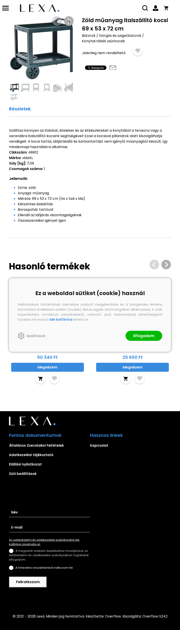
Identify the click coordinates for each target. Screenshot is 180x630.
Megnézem (47, 367)
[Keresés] (145, 8)
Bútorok (88, 35)
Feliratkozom (28, 581)
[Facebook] (90, 598)
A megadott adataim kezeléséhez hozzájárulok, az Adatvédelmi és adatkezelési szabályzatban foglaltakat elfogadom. (48, 555)
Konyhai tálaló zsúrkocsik (103, 41)
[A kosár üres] (166, 8)
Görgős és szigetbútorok (120, 35)
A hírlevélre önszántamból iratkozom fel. (44, 568)
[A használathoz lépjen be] (138, 51)
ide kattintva (61, 319)
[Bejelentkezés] (155, 8)
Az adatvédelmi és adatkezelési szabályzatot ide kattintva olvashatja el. (44, 542)
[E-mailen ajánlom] (113, 67)
